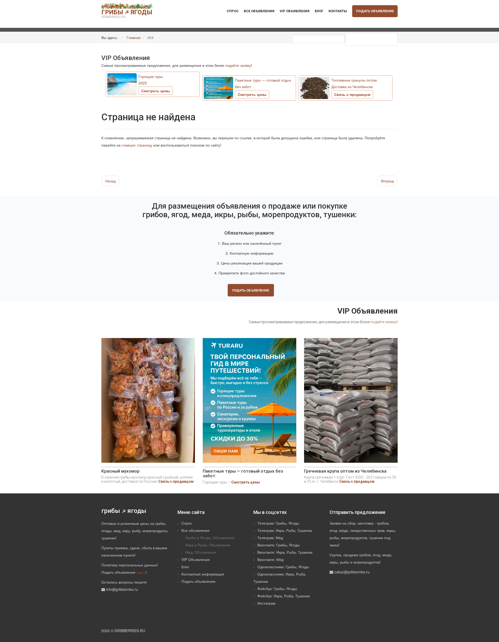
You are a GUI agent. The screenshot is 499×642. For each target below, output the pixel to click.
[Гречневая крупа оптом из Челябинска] (351, 402)
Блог (319, 11)
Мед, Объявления (200, 552)
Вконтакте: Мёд (270, 559)
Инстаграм (266, 603)
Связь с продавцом (176, 481)
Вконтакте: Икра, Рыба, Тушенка (284, 552)
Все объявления (259, 11)
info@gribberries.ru (122, 589)
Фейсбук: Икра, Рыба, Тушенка (283, 595)
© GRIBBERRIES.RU (128, 630)
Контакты (338, 11)
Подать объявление (375, 11)
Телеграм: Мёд (270, 537)
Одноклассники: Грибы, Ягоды (283, 566)
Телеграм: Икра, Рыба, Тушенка (284, 530)
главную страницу (137, 145)
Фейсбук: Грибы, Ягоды (277, 588)
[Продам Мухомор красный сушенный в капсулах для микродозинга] (148, 402)
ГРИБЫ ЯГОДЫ (126, 14)
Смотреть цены (245, 482)
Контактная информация (202, 574)
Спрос (233, 11)
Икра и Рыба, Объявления (208, 544)
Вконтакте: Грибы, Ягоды (278, 544)
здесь (141, 572)
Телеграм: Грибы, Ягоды (278, 523)
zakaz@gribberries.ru (352, 571)
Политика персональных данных (129, 564)
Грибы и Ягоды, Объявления (209, 537)
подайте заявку (238, 65)
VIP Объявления (295, 11)
